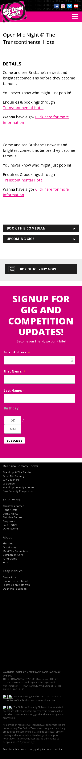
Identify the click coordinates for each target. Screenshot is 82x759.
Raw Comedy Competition (18, 491)
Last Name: (14, 390)
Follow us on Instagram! (17, 585)
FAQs (6, 562)
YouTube (76, 6)
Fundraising (10, 558)
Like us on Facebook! (15, 581)
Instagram (63, 6)
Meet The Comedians (15, 551)
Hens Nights (10, 509)
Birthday (11, 408)
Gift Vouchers (11, 479)
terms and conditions (52, 749)
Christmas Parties (13, 506)
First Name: (15, 371)
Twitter (69, 6)
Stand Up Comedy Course (18, 487)
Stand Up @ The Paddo (17, 472)
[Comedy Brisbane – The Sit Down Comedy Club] (13, 10)
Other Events (11, 528)
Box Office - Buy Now (38, 269)
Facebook (56, 6)
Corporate (9, 521)
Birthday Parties (12, 517)
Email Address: (17, 352)
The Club (8, 543)
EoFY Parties (10, 525)
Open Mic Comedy (14, 476)
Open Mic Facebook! (15, 588)
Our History (10, 547)
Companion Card (13, 554)
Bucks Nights (10, 513)
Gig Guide (9, 483)
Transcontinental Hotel (23, 107)
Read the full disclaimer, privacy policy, (22, 749)
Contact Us (9, 577)
